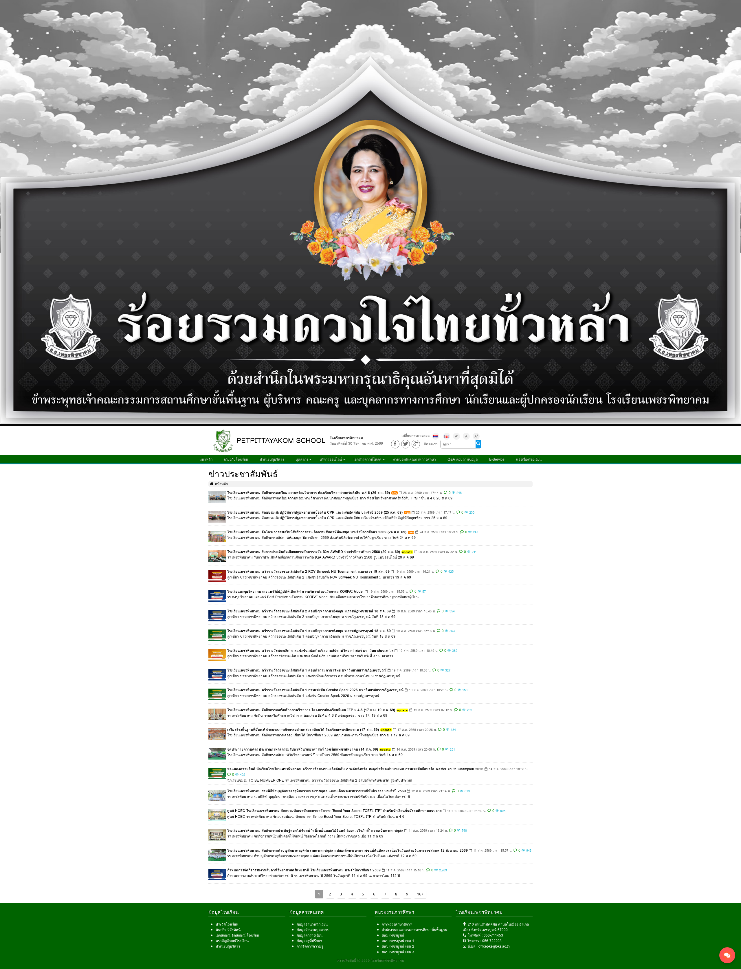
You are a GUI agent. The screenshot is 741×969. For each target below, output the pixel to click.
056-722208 (492, 941)
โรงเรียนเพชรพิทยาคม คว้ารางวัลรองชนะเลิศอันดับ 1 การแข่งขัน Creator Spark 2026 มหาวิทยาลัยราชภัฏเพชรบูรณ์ (315, 690)
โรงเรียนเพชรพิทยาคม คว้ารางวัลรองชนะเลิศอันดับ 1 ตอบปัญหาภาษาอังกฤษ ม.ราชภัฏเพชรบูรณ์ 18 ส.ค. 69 (309, 631)
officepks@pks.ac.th (494, 946)
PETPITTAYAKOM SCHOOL (280, 440)
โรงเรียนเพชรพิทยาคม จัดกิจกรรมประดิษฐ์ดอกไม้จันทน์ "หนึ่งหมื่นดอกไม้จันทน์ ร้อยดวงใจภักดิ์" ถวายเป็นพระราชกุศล (315, 830)
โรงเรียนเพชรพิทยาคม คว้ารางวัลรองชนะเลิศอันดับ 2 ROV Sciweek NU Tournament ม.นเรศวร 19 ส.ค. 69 (308, 571)
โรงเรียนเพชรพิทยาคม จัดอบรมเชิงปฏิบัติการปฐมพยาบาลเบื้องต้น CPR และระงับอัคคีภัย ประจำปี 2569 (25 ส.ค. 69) (315, 512)
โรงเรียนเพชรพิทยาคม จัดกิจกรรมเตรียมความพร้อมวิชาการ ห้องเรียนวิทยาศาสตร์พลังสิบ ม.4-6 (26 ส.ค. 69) (308, 492)
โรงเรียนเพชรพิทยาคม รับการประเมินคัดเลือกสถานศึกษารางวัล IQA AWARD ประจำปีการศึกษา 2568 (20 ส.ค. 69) (313, 551)
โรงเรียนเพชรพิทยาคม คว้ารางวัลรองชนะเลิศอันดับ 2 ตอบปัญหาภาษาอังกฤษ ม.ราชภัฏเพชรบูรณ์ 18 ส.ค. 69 (309, 611)
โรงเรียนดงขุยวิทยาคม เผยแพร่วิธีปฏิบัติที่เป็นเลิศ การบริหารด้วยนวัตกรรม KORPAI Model (295, 591)
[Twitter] (405, 444)
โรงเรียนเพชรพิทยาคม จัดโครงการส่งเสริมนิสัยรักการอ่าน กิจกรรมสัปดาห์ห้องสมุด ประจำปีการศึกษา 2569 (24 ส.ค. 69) (316, 532)
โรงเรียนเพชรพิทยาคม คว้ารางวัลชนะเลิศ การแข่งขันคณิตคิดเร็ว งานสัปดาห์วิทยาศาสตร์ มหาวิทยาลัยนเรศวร (310, 650)
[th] (435, 436)
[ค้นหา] (478, 444)
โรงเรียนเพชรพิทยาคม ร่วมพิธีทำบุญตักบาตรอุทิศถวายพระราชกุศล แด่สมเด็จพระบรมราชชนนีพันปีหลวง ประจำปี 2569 (316, 791)
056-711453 (493, 935)
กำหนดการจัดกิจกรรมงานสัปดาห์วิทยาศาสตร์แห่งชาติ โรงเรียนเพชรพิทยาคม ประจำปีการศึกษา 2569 (304, 870)
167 (420, 894)
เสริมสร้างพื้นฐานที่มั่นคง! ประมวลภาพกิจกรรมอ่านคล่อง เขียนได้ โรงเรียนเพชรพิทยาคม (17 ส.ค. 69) (303, 729)
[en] (446, 436)
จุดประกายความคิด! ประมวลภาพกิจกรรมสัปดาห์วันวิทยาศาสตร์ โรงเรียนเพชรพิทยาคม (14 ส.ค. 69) (302, 749)
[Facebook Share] (395, 444)
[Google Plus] (416, 444)
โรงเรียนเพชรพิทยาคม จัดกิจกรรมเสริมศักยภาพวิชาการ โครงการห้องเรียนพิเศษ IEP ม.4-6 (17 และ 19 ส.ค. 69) (311, 710)
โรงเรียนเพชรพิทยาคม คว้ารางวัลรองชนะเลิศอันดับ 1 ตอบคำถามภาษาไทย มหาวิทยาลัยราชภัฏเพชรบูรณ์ (306, 670)
